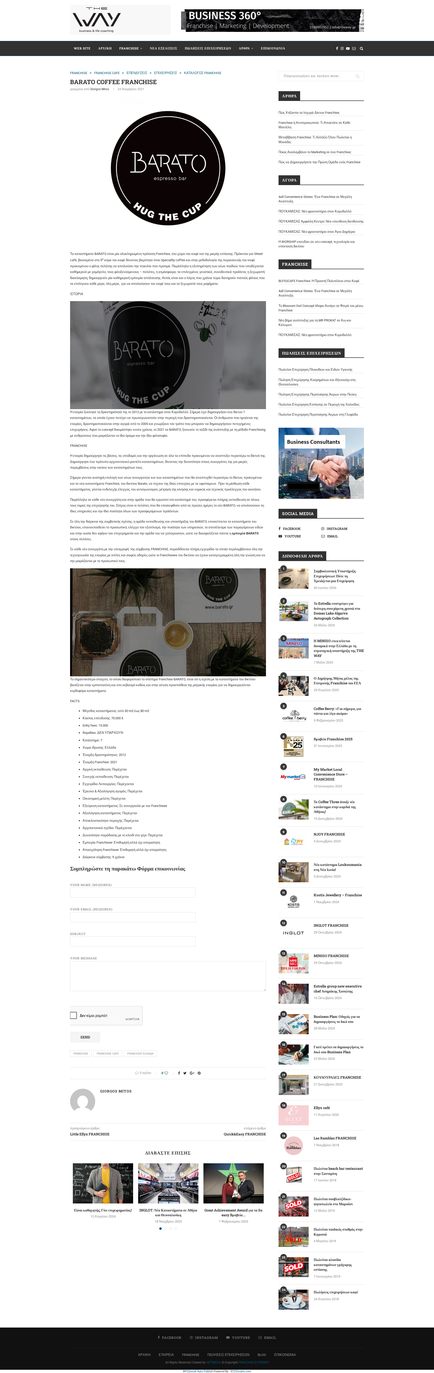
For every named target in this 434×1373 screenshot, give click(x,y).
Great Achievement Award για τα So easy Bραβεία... (233, 1213)
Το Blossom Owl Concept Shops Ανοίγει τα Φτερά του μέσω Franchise (321, 308)
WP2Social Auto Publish (198, 1371)
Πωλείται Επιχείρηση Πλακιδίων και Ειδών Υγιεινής (315, 369)
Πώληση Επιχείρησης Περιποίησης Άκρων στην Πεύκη (317, 394)
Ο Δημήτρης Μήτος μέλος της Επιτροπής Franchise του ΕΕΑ (337, 681)
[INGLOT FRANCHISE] (294, 933)
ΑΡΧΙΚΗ (105, 48)
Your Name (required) (91, 885)
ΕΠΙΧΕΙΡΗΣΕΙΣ (165, 73)
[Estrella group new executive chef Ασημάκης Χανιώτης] (294, 994)
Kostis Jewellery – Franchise (338, 895)
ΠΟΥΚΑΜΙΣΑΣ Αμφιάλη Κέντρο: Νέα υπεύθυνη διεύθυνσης (321, 221)
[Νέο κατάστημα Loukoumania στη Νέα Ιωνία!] (294, 872)
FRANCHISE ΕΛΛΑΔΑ (140, 1053)
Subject (78, 934)
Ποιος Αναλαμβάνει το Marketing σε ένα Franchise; (315, 152)
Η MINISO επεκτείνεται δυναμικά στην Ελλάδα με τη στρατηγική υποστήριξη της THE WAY (339, 648)
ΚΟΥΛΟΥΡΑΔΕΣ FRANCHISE (337, 1077)
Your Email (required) (91, 909)
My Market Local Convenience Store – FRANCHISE (331, 774)
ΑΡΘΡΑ (244, 48)
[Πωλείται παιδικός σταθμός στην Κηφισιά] (294, 1237)
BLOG (262, 1355)
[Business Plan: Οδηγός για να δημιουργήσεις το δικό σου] (294, 1024)
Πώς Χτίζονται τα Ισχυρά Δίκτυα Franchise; (309, 113)
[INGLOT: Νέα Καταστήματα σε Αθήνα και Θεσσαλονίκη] (168, 1183)
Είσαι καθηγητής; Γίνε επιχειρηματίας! (103, 1210)
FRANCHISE (129, 48)
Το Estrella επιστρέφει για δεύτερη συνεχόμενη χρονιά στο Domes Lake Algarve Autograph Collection (337, 611)
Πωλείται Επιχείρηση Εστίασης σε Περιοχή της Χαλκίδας (319, 404)
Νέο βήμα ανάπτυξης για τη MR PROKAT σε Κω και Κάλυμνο (315, 322)
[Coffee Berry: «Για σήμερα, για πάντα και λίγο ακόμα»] (294, 716)
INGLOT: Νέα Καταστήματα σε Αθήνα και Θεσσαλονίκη (168, 1213)
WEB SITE (82, 48)
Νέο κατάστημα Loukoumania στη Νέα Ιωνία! (338, 867)
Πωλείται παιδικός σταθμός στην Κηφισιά (338, 1232)
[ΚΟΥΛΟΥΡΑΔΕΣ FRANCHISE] (294, 1085)
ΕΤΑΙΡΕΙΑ (166, 1355)
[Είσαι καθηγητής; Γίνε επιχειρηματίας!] (103, 1183)
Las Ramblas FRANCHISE (335, 1138)
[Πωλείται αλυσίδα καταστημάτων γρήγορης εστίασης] (294, 1267)
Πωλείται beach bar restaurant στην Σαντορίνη (338, 1171)
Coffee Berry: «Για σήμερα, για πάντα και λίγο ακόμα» (337, 711)
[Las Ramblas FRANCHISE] (294, 1146)
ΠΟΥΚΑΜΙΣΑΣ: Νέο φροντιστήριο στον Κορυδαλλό (315, 211)
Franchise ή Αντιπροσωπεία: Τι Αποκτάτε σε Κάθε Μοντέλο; (314, 125)
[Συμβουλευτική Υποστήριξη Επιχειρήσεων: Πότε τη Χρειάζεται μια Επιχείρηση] (294, 579)
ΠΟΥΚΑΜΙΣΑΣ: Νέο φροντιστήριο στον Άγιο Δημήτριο (317, 232)
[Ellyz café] (294, 1115)
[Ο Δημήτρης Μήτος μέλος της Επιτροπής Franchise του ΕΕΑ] (294, 686)
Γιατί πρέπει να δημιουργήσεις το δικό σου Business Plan (338, 1049)
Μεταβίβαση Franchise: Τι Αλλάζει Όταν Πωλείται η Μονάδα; (315, 139)
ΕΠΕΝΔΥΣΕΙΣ (137, 73)
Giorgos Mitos (99, 89)
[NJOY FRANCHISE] (294, 842)
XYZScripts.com (241, 1371)
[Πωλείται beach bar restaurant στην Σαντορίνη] (294, 1176)
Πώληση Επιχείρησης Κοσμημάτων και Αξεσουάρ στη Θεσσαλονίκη (317, 382)
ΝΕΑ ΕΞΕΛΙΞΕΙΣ (163, 48)
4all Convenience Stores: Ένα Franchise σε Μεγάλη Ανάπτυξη (315, 199)
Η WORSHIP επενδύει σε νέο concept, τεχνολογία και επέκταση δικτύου (317, 244)
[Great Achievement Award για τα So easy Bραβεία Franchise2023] (233, 1183)
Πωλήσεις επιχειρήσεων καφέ (336, 1292)
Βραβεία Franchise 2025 (333, 739)
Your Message (83, 958)
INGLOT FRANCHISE (331, 925)
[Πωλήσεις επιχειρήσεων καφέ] (294, 1300)
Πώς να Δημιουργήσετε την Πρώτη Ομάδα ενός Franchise (319, 162)
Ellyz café (322, 1107)
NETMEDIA (213, 1362)
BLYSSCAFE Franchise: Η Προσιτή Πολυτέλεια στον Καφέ (319, 281)
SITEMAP (262, 1362)
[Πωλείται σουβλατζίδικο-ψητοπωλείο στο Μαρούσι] (294, 1206)
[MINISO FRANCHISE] (294, 963)
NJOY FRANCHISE (329, 834)
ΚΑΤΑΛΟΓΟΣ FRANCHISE (202, 73)
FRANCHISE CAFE (107, 73)
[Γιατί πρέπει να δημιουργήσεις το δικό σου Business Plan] (294, 1055)
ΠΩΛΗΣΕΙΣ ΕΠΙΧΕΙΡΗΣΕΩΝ (208, 48)
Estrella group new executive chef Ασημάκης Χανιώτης (338, 989)
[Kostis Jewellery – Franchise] (294, 903)
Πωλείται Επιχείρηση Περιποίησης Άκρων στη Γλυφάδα (318, 414)
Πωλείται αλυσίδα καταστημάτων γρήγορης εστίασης (333, 1264)
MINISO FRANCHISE (331, 955)
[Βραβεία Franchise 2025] (294, 747)
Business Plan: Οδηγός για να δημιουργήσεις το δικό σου (337, 1019)
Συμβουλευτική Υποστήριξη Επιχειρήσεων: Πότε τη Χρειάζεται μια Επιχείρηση (335, 576)
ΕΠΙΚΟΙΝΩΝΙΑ (273, 48)
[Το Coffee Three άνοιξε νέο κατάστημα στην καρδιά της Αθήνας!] (294, 809)
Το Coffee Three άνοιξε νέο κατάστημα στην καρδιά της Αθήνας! (335, 806)
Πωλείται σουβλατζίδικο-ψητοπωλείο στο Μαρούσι (333, 1201)
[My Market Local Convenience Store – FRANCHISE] (294, 777)
